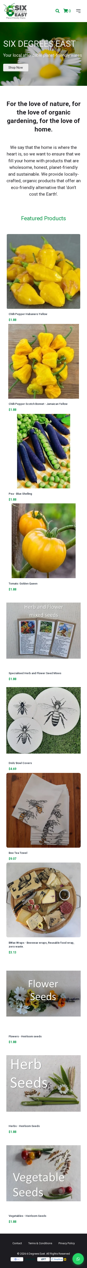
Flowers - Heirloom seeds (25, 1036)
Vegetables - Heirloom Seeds (27, 1215)
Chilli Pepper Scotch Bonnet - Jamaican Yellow (38, 403)
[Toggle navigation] (77, 11)
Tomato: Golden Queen (23, 583)
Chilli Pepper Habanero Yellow (28, 314)
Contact (17, 1243)
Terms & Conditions (40, 1243)
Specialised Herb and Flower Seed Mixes (35, 673)
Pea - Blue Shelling (20, 493)
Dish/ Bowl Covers (20, 763)
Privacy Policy (66, 1243)
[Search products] (58, 11)
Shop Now (15, 67)
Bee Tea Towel (18, 852)
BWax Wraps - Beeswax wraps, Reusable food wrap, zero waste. (41, 944)
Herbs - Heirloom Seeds (24, 1126)
